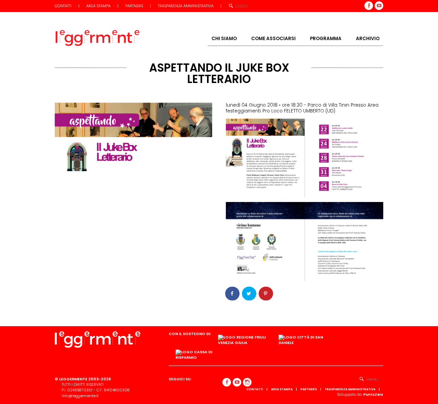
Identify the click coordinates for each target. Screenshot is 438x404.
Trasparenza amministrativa (186, 6)
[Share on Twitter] (249, 293)
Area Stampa (98, 6)
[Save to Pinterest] (266, 293)
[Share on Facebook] (233, 293)
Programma (326, 38)
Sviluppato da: (360, 394)
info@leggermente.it (80, 396)
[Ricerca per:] (252, 6)
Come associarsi (273, 38)
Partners (134, 6)
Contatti (63, 6)
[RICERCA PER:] (374, 379)
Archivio (367, 38)
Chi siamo (224, 38)
